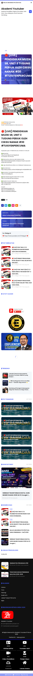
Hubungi (3, 592)
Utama (3, 587)
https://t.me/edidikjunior (7, 174)
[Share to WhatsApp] (9, 205)
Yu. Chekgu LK (7, 233)
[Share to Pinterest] (13, 205)
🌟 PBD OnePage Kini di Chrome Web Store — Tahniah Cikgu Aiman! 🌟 (19, 381)
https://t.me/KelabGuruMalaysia (8, 191)
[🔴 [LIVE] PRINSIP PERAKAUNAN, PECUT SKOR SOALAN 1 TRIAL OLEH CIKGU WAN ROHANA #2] (6, 288)
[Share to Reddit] (16, 205)
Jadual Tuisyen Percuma (8, 598)
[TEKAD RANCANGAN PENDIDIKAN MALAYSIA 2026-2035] (4, 578)
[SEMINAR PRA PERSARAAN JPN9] (4, 569)
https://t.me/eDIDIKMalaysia (8, 190)
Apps (2, 600)
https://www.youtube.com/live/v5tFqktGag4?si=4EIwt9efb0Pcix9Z (16, 169)
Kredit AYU (4, 595)
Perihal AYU (12, 637)
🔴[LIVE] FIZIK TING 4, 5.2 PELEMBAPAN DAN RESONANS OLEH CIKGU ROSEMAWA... (20, 249)
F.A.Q (2, 590)
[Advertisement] (16, 34)
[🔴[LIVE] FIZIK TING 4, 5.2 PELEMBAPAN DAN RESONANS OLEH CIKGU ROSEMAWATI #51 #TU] (6, 255)
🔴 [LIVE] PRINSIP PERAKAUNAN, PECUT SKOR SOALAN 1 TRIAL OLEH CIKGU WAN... (22, 283)
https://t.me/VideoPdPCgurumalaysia (10, 178)
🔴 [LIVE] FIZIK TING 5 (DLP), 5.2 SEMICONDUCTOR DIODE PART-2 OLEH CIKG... (21, 272)
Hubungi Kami (21, 637)
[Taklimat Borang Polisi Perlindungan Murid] (16, 478)
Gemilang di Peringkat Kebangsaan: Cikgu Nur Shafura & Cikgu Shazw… (19, 388)
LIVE (6, 50)
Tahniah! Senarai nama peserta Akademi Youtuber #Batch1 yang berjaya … (18, 375)
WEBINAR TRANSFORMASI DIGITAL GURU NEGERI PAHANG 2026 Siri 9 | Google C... (20, 541)
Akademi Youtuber (12, 8)
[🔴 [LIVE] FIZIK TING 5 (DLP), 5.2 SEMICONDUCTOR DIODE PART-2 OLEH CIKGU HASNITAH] (6, 277)
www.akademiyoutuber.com (7, 188)
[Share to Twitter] (5, 205)
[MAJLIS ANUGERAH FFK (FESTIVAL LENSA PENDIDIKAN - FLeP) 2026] (2, 3)
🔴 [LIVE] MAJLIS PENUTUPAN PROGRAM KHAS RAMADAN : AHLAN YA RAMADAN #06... (16, 408)
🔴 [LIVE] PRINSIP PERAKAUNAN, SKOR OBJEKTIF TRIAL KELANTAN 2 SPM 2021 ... (22, 261)
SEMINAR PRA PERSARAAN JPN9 (19, 563)
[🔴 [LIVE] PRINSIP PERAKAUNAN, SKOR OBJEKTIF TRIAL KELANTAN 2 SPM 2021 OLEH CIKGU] (6, 266)
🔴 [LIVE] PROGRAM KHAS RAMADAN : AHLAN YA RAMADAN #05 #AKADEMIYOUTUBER (16, 437)
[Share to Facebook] (2, 205)
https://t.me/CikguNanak (13, 155)
